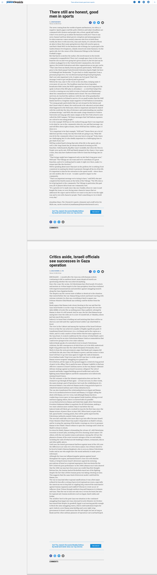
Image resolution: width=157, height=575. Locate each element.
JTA (63, 271)
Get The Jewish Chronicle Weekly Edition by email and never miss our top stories (68, 212)
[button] (154, 2)
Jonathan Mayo (56, 22)
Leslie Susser (55, 271)
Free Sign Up (95, 212)
